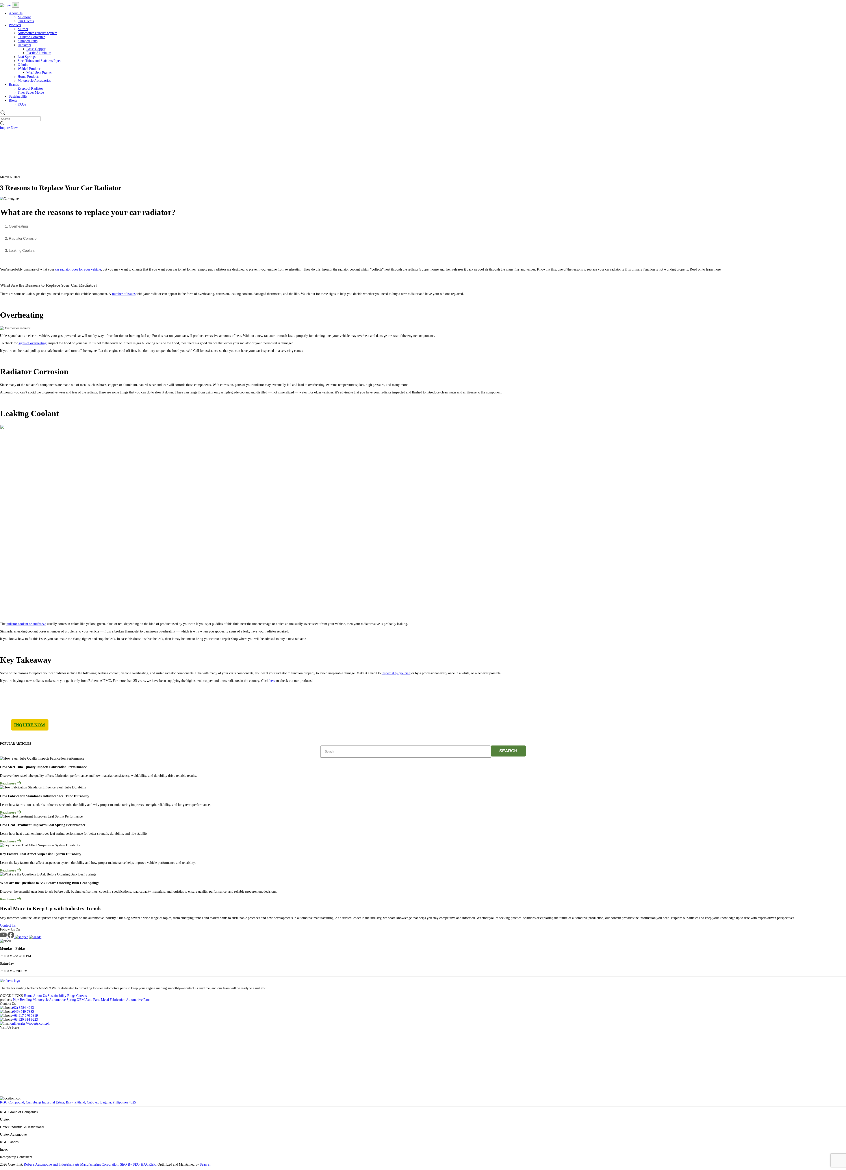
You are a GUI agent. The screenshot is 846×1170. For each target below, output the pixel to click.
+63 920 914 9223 (25, 1019)
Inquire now (29, 724)
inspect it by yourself (396, 673)
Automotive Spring (62, 999)
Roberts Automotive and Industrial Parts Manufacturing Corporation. (71, 1164)
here (272, 680)
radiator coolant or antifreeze (26, 624)
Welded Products (29, 68)
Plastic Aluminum (38, 53)
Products (15, 25)
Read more (8, 783)
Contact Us (8, 925)
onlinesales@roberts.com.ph (29, 1023)
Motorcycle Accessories (34, 80)
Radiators (24, 45)
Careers (81, 996)
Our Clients (26, 21)
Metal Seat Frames (39, 72)
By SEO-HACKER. (142, 1164)
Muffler (23, 29)
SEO (123, 1164)
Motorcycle (40, 999)
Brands (14, 84)
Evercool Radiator (30, 88)
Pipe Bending (22, 999)
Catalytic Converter (31, 37)
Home (28, 996)
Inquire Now (9, 128)
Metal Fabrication (113, 999)
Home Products (28, 76)
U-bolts (23, 65)
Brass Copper (35, 49)
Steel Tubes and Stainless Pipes (39, 61)
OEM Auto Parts (88, 999)
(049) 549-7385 (23, 1011)
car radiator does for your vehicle (78, 269)
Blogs (13, 100)
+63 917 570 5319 (25, 1015)
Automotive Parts (138, 999)
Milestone (24, 17)
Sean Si (205, 1164)
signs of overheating (32, 343)
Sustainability (18, 96)
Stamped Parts (27, 41)
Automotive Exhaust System (37, 33)
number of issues (123, 294)
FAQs (22, 104)
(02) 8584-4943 (23, 1007)
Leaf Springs (26, 57)
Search (508, 750)
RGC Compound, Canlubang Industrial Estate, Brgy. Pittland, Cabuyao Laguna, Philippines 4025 (68, 1102)
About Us (15, 13)
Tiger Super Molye (31, 92)
